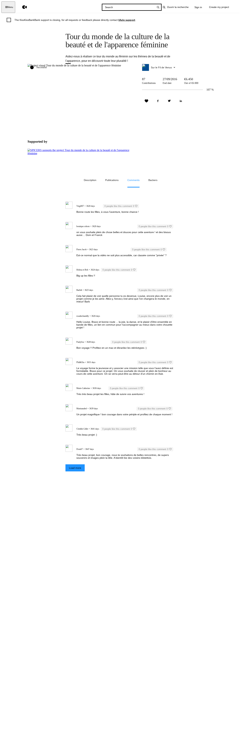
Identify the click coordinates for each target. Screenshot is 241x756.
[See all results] (158, 7)
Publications (112, 180)
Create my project (219, 7)
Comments (133, 180)
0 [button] (119, 206)
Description (90, 180)
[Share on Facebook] (157, 101)
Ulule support (126, 20)
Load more (75, 467)
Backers (152, 180)
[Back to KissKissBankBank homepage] (22, 7)
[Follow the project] (146, 101)
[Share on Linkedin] (180, 101)
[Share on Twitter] (169, 101)
